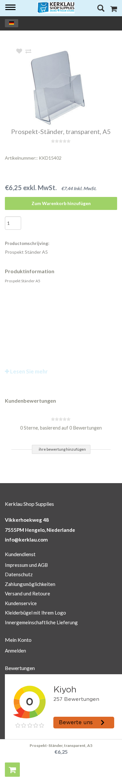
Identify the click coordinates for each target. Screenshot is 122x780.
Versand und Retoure (27, 593)
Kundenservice (21, 603)
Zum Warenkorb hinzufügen (61, 203)
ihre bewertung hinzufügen (62, 449)
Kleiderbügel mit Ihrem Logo (35, 612)
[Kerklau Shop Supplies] (56, 7)
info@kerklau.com (26, 539)
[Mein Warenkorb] (113, 9)
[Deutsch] (11, 23)
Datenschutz (19, 574)
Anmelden (15, 650)
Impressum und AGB (26, 565)
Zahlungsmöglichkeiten (30, 584)
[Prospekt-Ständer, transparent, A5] (71, 88)
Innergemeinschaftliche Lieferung (41, 622)
